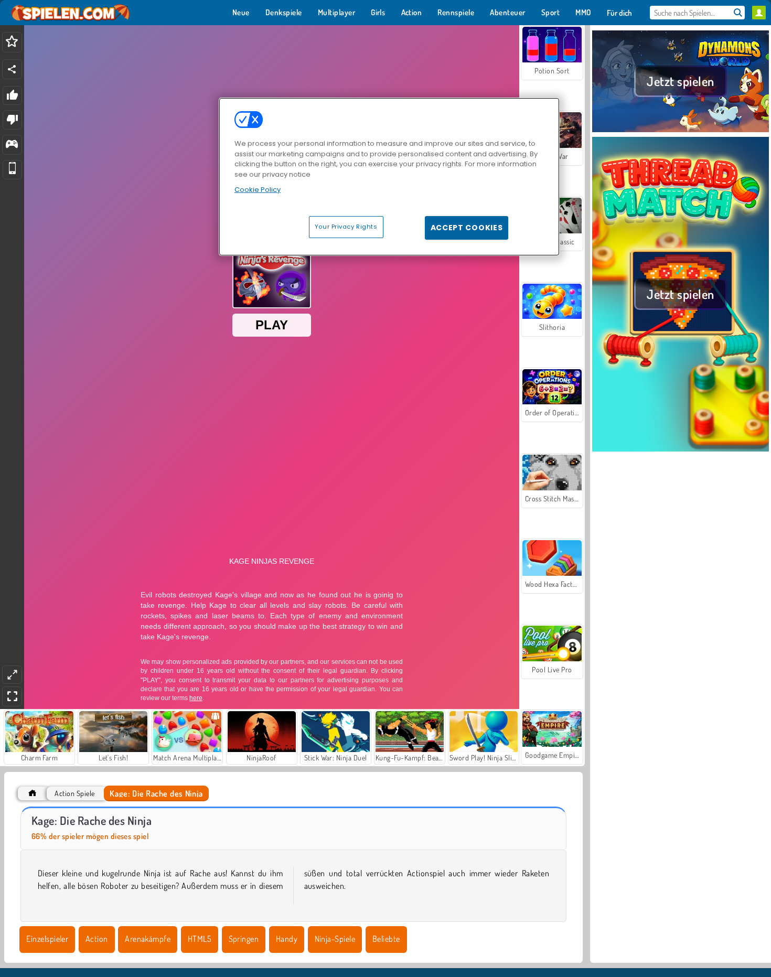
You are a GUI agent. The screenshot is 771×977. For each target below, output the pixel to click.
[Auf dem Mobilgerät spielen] (12, 169)
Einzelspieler (47, 938)
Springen (244, 938)
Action (96, 938)
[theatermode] (12, 674)
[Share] (12, 69)
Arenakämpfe (147, 938)
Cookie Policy (257, 190)
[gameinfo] (12, 145)
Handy (286, 938)
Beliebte (386, 938)
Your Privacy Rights (346, 226)
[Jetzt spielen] (680, 130)
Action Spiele (74, 793)
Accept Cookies (467, 227)
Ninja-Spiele (335, 938)
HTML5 (199, 938)
